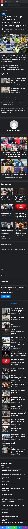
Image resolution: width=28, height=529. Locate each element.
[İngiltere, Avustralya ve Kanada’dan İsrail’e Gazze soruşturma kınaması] (7, 225)
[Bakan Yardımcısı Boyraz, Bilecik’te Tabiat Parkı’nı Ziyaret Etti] (6, 414)
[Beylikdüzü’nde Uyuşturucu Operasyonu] (5, 90)
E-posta (3, 275)
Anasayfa (5, 10)
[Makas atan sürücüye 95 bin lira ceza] (6, 393)
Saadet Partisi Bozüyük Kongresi (6, 212)
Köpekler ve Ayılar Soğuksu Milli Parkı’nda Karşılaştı (20, 198)
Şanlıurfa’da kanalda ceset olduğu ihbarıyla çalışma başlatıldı (19, 80)
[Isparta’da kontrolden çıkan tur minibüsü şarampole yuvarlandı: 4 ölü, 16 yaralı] (21, 207)
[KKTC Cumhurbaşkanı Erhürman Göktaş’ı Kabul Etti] (6, 422)
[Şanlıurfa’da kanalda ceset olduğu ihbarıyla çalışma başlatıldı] (5, 80)
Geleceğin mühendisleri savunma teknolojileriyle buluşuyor (18, 436)
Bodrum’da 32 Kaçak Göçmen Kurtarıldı (17, 405)
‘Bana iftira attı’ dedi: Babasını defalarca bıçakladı (17, 428)
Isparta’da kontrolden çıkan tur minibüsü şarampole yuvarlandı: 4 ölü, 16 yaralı (20, 215)
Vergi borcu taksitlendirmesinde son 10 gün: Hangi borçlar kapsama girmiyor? (18, 450)
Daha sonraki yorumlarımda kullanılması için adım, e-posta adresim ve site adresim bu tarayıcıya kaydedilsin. (13, 290)
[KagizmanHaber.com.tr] (14, 5)
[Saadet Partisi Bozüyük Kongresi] (7, 207)
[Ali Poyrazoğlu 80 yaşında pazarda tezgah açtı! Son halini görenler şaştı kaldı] (6, 354)
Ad (2, 269)
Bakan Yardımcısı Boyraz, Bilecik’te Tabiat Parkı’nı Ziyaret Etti (18, 413)
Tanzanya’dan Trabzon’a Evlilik (11, 1)
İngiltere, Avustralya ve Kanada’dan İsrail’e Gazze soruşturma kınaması (7, 233)
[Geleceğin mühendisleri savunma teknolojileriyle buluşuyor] (6, 437)
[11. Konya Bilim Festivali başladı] (6, 371)
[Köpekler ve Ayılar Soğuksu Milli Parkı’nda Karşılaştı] (21, 191)
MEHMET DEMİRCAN (8, 29)
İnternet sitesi (4, 281)
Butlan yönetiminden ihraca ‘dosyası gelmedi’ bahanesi (18, 399)
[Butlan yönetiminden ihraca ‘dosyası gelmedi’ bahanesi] (6, 400)
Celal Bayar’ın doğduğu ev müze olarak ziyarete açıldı (18, 339)
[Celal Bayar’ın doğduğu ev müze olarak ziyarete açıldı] (6, 340)
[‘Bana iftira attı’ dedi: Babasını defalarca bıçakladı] (6, 429)
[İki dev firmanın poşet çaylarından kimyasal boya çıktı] (21, 225)
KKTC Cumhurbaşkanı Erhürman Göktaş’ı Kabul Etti (18, 421)
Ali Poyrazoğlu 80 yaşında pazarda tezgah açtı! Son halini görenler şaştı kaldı (18, 353)
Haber (9, 10)
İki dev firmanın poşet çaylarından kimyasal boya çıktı (20, 232)
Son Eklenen (14, 303)
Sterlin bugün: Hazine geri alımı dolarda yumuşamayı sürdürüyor (13, 442)
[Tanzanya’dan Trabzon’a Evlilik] (7, 191)
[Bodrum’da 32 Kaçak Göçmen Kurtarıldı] (6, 407)
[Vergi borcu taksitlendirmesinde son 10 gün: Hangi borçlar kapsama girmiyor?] (6, 450)
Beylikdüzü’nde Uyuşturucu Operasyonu (18, 316)
